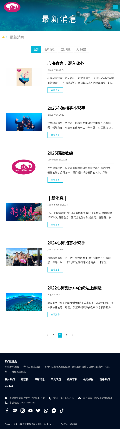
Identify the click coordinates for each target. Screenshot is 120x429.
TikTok (61, 410)
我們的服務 (11, 361)
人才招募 (81, 49)
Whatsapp (46, 410)
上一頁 (47, 335)
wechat (9, 386)
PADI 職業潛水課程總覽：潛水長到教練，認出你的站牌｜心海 (77, 366)
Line (14, 410)
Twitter (38, 410)
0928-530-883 (28, 402)
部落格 (24, 379)
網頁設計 (74, 424)
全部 (36, 49)
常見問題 (56, 379)
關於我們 (10, 379)
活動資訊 (65, 49)
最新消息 (17, 37)
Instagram (22, 410)
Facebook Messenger (54, 410)
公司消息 (50, 49)
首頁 (3, 37)
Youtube (30, 410)
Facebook (7, 410)
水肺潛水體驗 (12, 366)
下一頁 (72, 335)
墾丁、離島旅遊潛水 (15, 371)
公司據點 (88, 379)
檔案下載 (72, 379)
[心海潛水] (12, 7)
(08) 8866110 (67, 397)
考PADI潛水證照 (31, 366)
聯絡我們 (105, 379)
